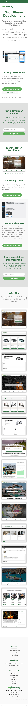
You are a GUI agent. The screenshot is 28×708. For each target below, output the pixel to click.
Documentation (14, 675)
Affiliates (14, 683)
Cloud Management (14, 650)
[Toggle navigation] (25, 6)
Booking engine (14, 652)
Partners (14, 681)
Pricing (14, 654)
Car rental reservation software (14, 664)
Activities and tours (14, 665)
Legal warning (14, 655)
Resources (14, 679)
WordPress (14, 674)
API (14, 677)
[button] (5, 173)
